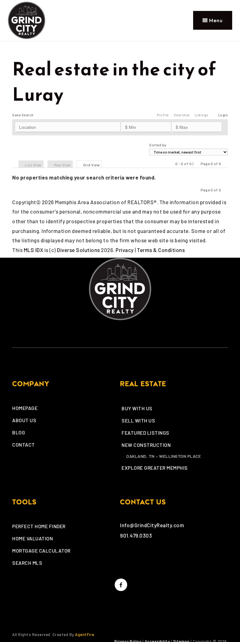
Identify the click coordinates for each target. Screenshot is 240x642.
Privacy (125, 250)
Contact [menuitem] (23, 444)
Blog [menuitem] (18, 432)
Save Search (23, 115)
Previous (197, 163)
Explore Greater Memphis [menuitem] (155, 468)
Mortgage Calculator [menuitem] (41, 551)
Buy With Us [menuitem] (137, 408)
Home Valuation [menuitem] (32, 538)
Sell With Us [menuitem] (138, 420)
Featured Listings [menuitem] (145, 433)
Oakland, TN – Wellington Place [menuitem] (163, 456)
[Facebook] (120, 585)
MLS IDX (33, 250)
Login (223, 115)
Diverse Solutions (78, 250)
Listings (201, 115)
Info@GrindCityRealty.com (152, 525)
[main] (120, 148)
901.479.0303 (136, 535)
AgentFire (84, 634)
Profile (163, 115)
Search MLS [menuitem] (27, 563)
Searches (182, 115)
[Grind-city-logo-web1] (26, 19)
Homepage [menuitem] (25, 408)
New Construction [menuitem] (146, 445)
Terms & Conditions (161, 250)
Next (225, 163)
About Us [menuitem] (24, 420)
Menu (215, 20)
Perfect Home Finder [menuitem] (39, 526)
